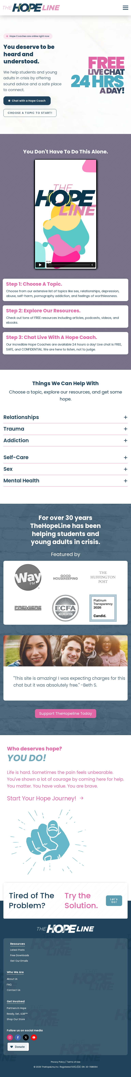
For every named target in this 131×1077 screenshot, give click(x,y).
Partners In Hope (16, 1008)
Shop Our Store (16, 1019)
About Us (12, 979)
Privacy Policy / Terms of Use (65, 1061)
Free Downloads (19, 955)
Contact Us (13, 990)
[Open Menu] (125, 7)
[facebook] (18, 1037)
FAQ (9, 984)
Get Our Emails (19, 961)
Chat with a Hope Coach (29, 101)
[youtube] (34, 1037)
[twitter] (26, 1037)
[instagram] (10, 1037)
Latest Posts (17, 949)
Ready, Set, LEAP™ (17, 1013)
